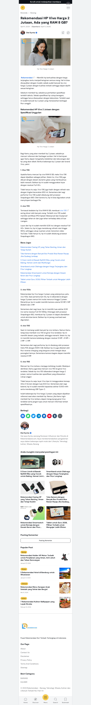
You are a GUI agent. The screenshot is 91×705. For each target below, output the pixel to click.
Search (55, 702)
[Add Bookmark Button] (63, 32)
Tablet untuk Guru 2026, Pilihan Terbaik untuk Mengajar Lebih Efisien (56, 525)
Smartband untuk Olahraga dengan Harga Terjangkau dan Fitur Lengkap (58, 473)
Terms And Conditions (30, 664)
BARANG (24, 678)
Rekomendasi (27, 77)
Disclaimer (25, 656)
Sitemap (24, 667)
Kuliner (24, 598)
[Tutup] (68, 4)
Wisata (24, 569)
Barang (24, 552)
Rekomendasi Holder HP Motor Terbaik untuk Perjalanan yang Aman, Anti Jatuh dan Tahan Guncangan (38, 557)
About (23, 649)
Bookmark (65, 702)
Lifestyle (24, 584)
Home (26, 702)
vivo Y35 (63, 210)
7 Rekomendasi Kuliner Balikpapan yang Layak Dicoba (38, 603)
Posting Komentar (45, 540)
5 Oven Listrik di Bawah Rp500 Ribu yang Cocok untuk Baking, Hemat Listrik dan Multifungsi (32, 473)
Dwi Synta (25, 433)
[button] (23, 416)
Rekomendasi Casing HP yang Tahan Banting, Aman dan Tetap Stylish (32, 499)
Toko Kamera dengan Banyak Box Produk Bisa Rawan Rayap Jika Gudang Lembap (57, 499)
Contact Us (25, 652)
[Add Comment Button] (68, 32)
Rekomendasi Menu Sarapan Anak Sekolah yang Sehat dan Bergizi (35, 588)
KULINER (24, 682)
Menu (45, 702)
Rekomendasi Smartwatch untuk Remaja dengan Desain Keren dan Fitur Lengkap (32, 525)
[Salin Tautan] (68, 7)
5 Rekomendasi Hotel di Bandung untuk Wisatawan (37, 573)
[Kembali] (23, 7)
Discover (36, 702)
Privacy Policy (26, 660)
